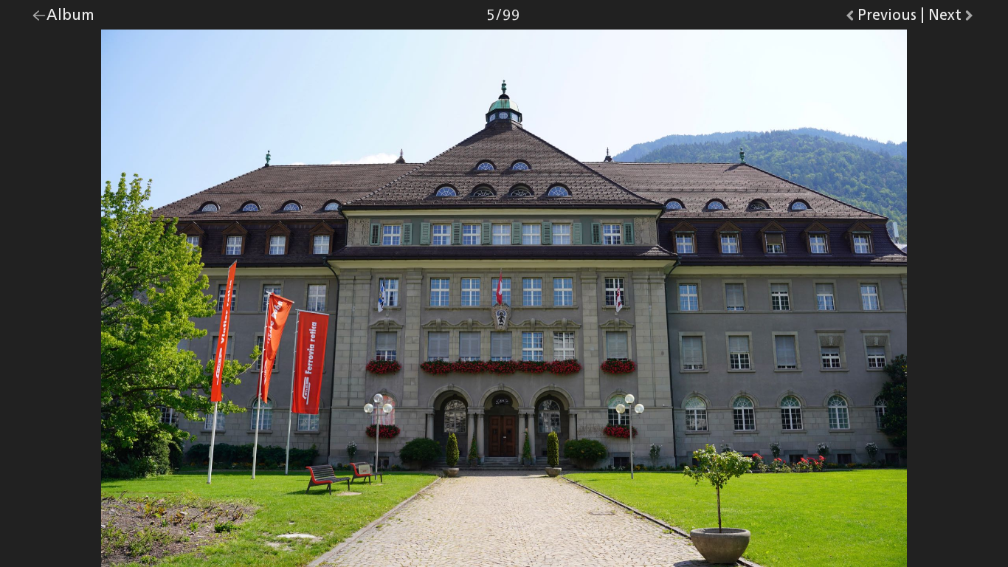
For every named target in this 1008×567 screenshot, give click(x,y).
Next (952, 18)
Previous (886, 18)
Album (70, 18)
